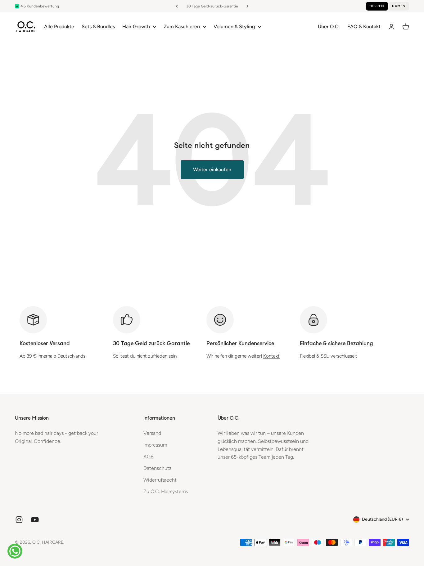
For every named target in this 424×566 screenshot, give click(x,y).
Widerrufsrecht (160, 480)
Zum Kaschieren (182, 26)
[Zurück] (177, 6)
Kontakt (271, 356)
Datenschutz (157, 468)
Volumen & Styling (234, 26)
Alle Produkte (59, 26)
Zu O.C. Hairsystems (165, 491)
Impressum (155, 445)
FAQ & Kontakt (364, 26)
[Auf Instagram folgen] (19, 519)
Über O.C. (329, 26)
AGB (148, 457)
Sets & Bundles (98, 26)
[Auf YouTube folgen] (35, 519)
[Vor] (247, 6)
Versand (152, 433)
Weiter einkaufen (212, 169)
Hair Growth (136, 26)
